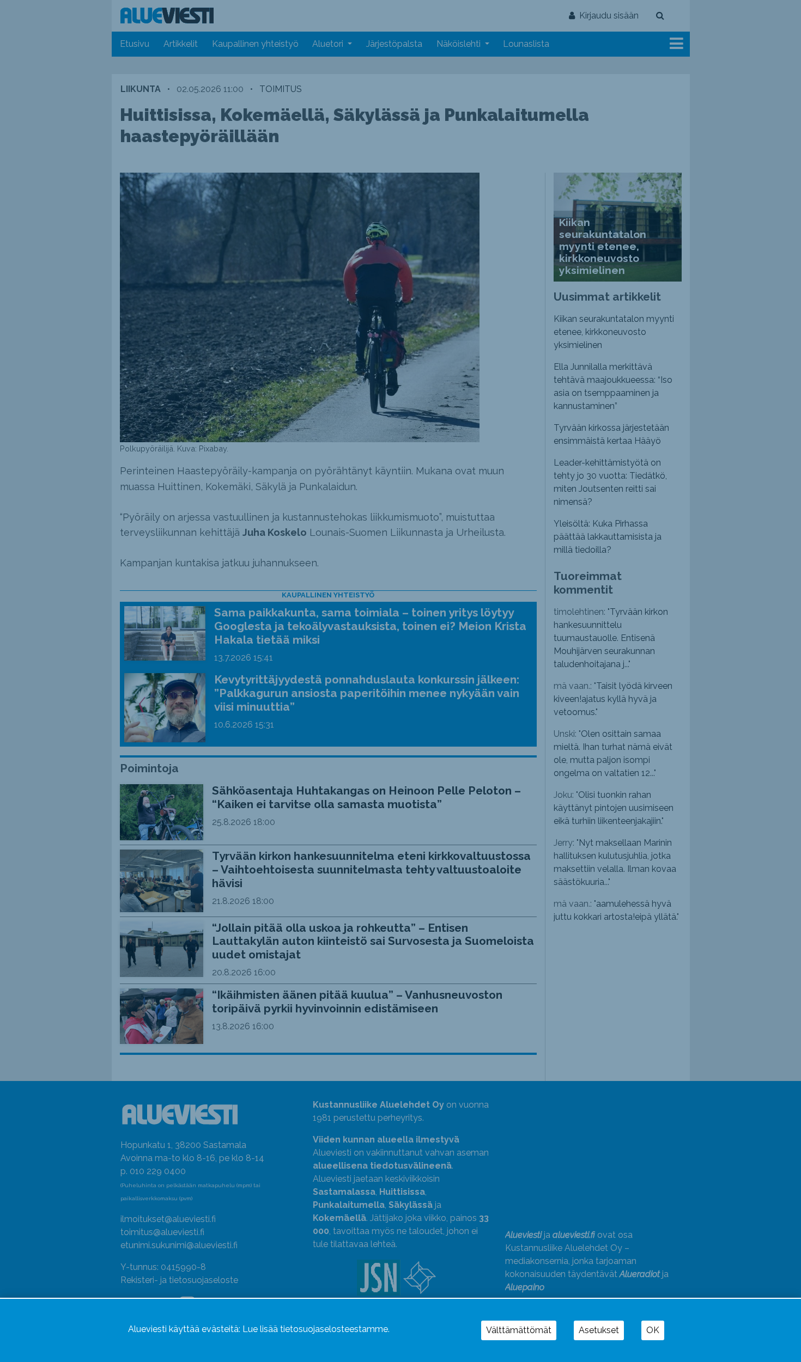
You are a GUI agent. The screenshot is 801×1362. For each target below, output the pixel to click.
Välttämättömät (518, 1330)
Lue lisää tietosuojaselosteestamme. (316, 1329)
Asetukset (599, 1330)
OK (652, 1330)
